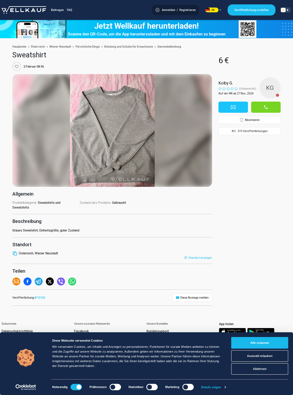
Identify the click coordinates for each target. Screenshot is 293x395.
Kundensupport (157, 331)
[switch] (115, 387)
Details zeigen (211, 387)
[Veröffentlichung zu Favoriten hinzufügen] (16, 66)
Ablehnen (259, 368)
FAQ (69, 10)
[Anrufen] (266, 107)
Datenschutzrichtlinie (17, 331)
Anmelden (168, 10)
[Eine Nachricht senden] (233, 107)
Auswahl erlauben (259, 356)
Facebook (81, 331)
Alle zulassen (259, 342)
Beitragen (57, 10)
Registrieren (187, 10)
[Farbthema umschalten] (285, 10)
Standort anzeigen (200, 257)
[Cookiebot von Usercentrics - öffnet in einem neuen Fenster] (25, 387)
